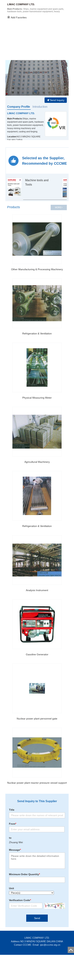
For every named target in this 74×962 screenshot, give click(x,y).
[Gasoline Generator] (37, 624)
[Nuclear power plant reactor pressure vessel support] (37, 752)
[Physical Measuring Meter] (37, 367)
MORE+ (59, 207)
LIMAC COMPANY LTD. (21, 113)
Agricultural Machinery (37, 461)
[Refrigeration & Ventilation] (37, 303)
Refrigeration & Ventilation (37, 333)
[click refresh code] (53, 906)
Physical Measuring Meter (37, 397)
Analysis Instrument (37, 590)
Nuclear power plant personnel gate (37, 718)
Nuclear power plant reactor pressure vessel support (37, 782)
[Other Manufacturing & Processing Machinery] (37, 239)
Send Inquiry (57, 100)
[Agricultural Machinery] (37, 431)
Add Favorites (19, 17)
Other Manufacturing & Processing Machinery (37, 269)
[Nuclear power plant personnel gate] (37, 688)
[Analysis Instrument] (37, 560)
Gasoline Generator (37, 654)
